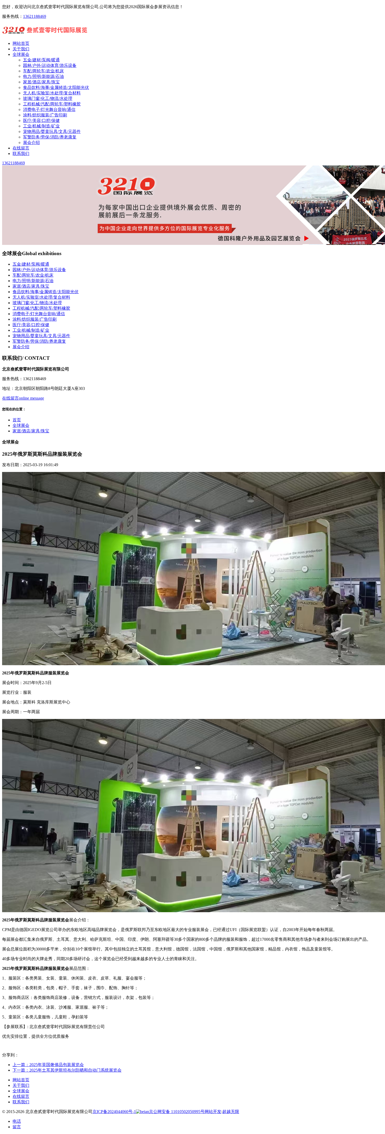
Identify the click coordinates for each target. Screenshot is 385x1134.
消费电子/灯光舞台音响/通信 (49, 109)
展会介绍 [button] (21, 347)
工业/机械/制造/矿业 (41, 126)
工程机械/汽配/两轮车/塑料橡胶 (52, 104)
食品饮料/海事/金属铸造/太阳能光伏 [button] (46, 291)
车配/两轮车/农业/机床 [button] (33, 275)
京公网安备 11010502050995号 (177, 1111)
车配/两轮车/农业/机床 (43, 71)
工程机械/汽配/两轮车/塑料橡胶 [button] (41, 308)
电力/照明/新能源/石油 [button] (33, 280)
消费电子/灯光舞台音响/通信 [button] (39, 313)
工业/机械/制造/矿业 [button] (31, 330)
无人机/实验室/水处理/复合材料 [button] (41, 297)
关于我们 (21, 1085)
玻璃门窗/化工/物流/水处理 (47, 98)
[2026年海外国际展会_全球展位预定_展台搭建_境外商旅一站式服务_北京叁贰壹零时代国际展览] (45, 34)
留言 (17, 1127)
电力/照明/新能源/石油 (43, 76)
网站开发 (213, 1111)
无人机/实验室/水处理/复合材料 (52, 93)
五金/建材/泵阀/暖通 (41, 60)
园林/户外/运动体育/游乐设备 (49, 65)
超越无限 (230, 1111)
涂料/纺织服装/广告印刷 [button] (35, 319)
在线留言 (21, 1096)
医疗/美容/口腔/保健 (41, 120)
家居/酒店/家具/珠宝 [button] (31, 286)
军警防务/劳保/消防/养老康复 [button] (39, 341)
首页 (17, 420)
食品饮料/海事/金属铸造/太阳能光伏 (56, 87)
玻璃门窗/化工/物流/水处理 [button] (37, 302)
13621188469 (34, 16)
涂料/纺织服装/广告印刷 (45, 115)
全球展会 (21, 425)
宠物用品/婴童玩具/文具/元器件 (52, 131)
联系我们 (21, 1102)
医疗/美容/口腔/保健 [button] (31, 325)
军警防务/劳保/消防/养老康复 (49, 137)
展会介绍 (31, 142)
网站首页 (21, 1080)
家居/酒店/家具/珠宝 (41, 82)
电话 (17, 1121)
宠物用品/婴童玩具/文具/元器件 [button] (41, 336)
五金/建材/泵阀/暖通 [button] (31, 264)
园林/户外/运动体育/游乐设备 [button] (39, 269)
